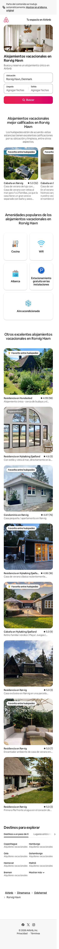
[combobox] (28, 79)
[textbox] (16, 90)
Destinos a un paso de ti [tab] (16, 834)
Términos (35, 933)
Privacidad (22, 933)
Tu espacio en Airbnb (39, 19)
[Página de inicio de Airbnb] (6, 20)
